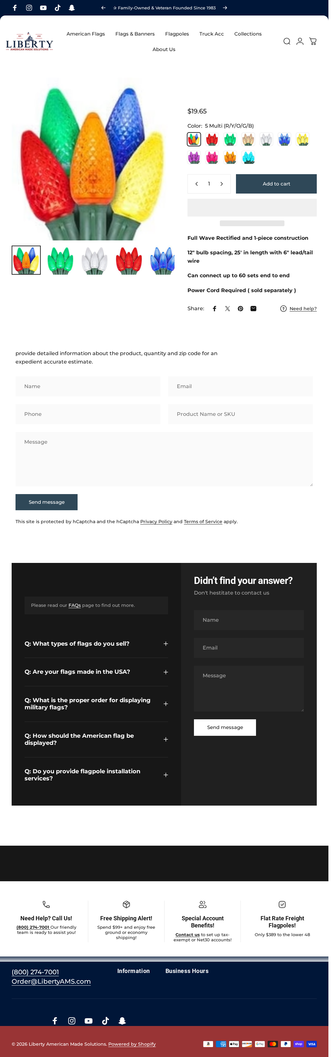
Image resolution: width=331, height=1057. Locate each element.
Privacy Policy (156, 522)
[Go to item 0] (26, 260)
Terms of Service (203, 522)
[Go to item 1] (60, 260)
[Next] (225, 8)
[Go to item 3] (129, 260)
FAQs (75, 605)
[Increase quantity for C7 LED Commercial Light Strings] (223, 183)
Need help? (303, 309)
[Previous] (103, 8)
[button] (252, 208)
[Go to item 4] (163, 260)
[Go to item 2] (94, 260)
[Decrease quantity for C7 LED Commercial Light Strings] (195, 183)
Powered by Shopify (132, 1044)
